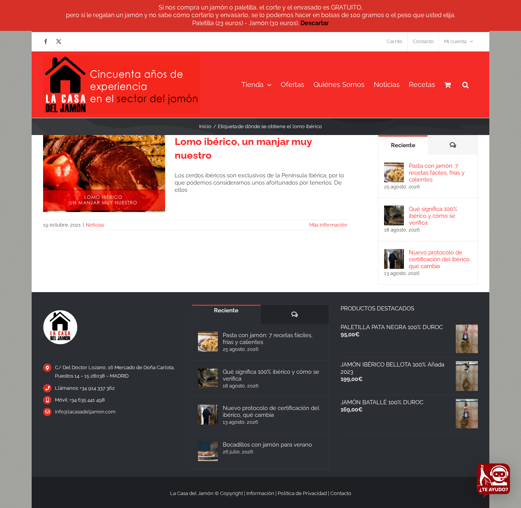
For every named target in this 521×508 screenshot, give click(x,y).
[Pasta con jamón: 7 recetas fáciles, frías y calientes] (394, 165)
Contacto (340, 493)
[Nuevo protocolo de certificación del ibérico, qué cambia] (394, 252)
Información (260, 493)
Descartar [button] (315, 23)
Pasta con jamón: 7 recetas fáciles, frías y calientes (437, 172)
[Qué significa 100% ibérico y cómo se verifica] (394, 209)
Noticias (95, 225)
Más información (328, 225)
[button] (465, 84)
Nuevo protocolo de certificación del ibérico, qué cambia (440, 259)
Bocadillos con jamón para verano (267, 444)
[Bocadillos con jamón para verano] (208, 451)
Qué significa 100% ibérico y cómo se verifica (433, 216)
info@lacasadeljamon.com (85, 412)
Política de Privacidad (302, 493)
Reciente (403, 145)
